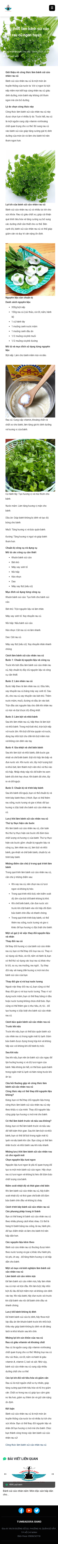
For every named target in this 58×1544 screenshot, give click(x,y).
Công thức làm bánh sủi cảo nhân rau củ (26, 1444)
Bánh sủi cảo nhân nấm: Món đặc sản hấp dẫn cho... (28, 1493)
